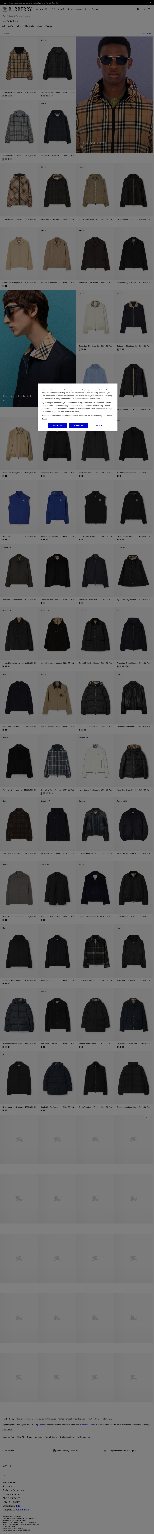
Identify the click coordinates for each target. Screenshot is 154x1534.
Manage (98, 425)
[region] (77, 407)
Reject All (78, 425)
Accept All (57, 425)
